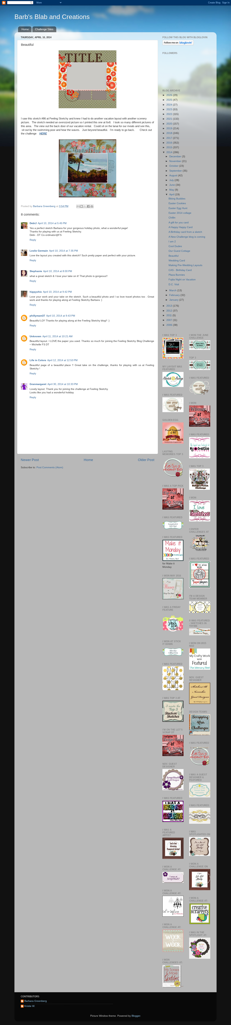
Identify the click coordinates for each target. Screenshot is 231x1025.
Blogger (136, 1016)
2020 (169, 123)
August (173, 175)
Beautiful (173, 255)
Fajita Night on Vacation (182, 279)
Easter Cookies (177, 203)
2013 (169, 305)
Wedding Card (177, 260)
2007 (169, 320)
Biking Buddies (177, 198)
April (172, 194)
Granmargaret (38, 384)
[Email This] (78, 206)
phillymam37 (37, 315)
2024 (169, 104)
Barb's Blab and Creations (52, 16)
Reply (33, 240)
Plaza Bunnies (177, 274)
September (176, 170)
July (172, 180)
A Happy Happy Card (181, 227)
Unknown (35, 336)
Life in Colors (38, 360)
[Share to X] (85, 206)
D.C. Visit (174, 284)
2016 (169, 142)
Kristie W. (29, 1006)
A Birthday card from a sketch (185, 232)
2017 (169, 138)
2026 (169, 95)
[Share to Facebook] (88, 206)
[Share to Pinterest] (92, 206)
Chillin (172, 217)
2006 (169, 325)
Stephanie (36, 271)
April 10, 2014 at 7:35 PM (63, 250)
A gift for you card (179, 222)
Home (25, 29)
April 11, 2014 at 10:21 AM (57, 336)
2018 (169, 133)
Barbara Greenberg (35, 1001)
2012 (169, 310)
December (175, 156)
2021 (169, 118)
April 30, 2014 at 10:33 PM (62, 384)
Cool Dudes (175, 246)
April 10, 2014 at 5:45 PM (52, 223)
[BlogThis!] (81, 206)
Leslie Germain (39, 250)
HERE (43, 133)
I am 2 (172, 241)
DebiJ (33, 223)
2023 (169, 109)
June (172, 185)
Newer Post (30, 460)
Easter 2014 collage (180, 213)
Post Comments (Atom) (49, 467)
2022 (169, 114)
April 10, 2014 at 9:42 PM (57, 292)
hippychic (36, 292)
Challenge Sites (44, 29)
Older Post (146, 460)
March (173, 290)
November (175, 161)
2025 (169, 99)
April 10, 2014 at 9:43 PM (60, 315)
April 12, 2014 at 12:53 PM (62, 360)
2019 (169, 128)
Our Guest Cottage (179, 251)
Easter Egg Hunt (178, 208)
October (174, 166)
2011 (169, 315)
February (174, 295)
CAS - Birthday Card (180, 270)
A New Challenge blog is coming (187, 236)
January (174, 299)
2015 (169, 147)
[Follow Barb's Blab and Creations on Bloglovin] (178, 44)
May (172, 189)
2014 (169, 152)
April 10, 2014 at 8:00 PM (57, 271)
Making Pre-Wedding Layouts (185, 265)
